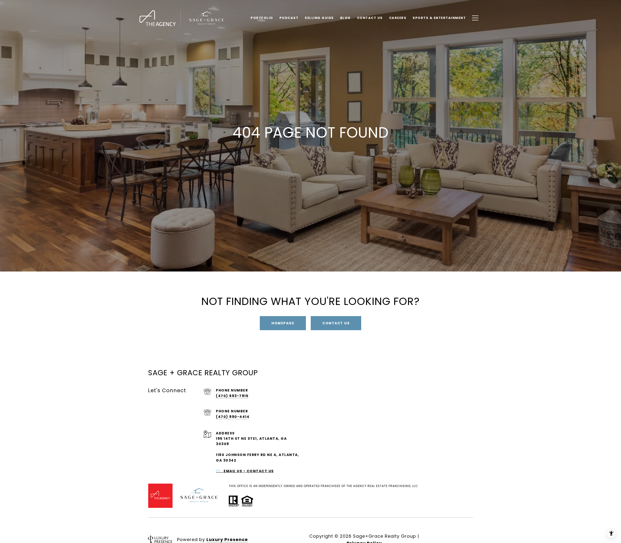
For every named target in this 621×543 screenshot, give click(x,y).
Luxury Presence (227, 539)
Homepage (282, 323)
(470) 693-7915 (232, 395)
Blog (345, 18)
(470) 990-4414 (232, 416)
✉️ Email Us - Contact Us (245, 471)
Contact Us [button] (336, 323)
